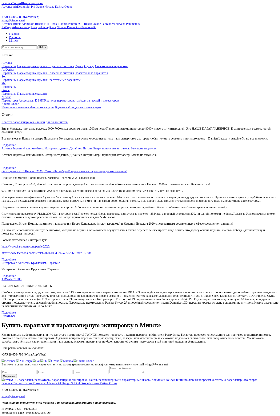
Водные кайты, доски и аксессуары (78, 107)
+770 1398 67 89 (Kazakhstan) (20, 17)
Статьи (16, 3)
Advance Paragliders (24, 27)
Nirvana (50, 6)
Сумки (79, 66)
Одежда (89, 66)
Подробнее (9, 145)
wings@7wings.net (13, 20)
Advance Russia (11, 23)
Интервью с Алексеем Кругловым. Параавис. (31, 262)
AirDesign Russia (32, 23)
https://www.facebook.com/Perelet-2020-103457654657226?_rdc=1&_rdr (46, 253)
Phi (33, 6)
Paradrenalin (88, 27)
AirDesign (19, 6)
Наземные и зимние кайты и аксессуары (28, 107)
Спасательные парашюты (111, 66)
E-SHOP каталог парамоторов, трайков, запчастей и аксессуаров (77, 100)
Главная (7, 3)
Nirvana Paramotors (128, 23)
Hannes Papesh (67, 23)
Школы (25, 3)
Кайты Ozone (63, 6)
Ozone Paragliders (104, 23)
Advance (7, 6)
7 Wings (6, 27)
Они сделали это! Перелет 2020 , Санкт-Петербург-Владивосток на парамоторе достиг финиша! (64, 171)
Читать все (8, 316)
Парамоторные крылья (32, 66)
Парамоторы (10, 100)
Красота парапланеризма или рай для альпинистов (35, 122)
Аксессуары (26, 100)
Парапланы (9, 66)
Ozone (40, 6)
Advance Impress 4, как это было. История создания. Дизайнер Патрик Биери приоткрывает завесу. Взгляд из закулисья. (79, 148)
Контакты (36, 3)
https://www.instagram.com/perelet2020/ (26, 246)
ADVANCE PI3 (12, 279)
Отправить (9, 376)
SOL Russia (85, 23)
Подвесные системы (60, 66)
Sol (28, 6)
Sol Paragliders (47, 27)
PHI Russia (51, 23)
